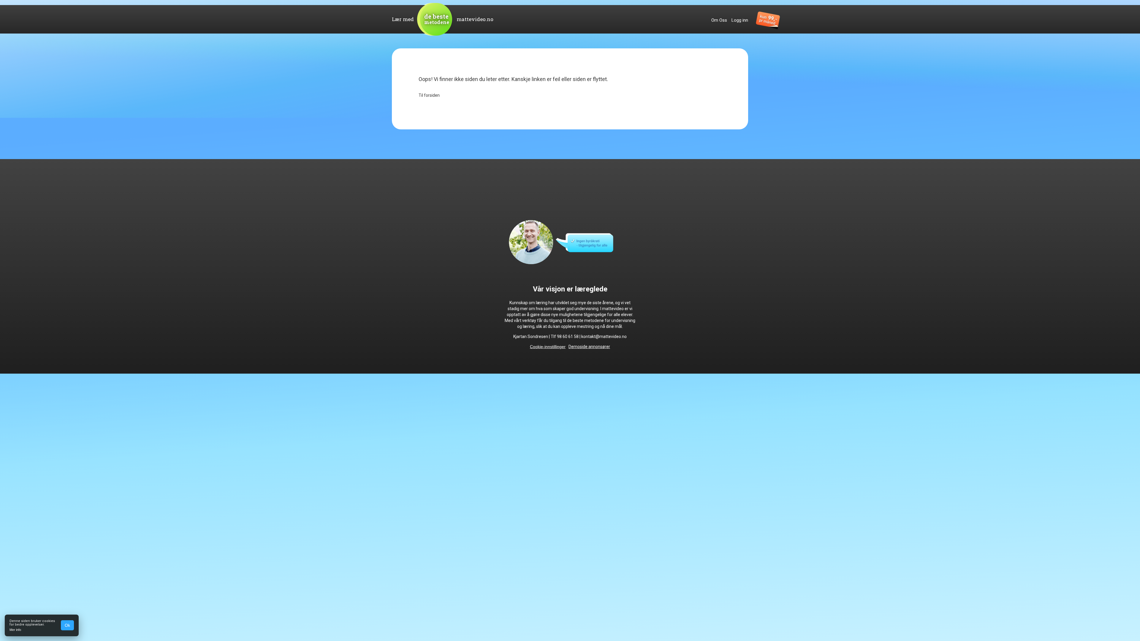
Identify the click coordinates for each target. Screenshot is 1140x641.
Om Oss (719, 20)
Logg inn (740, 20)
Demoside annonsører (589, 346)
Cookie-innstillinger (548, 346)
